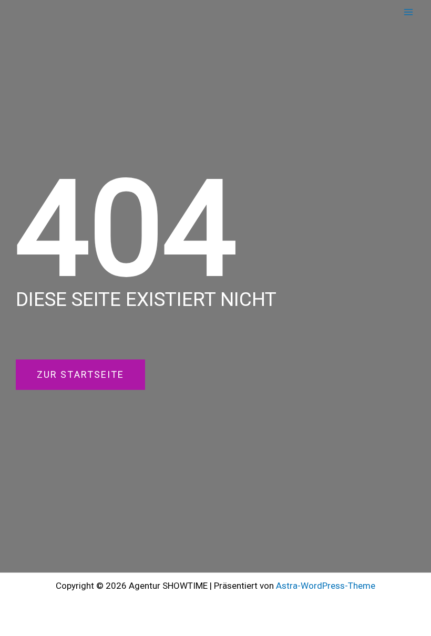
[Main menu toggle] (409, 12)
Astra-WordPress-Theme (325, 585)
